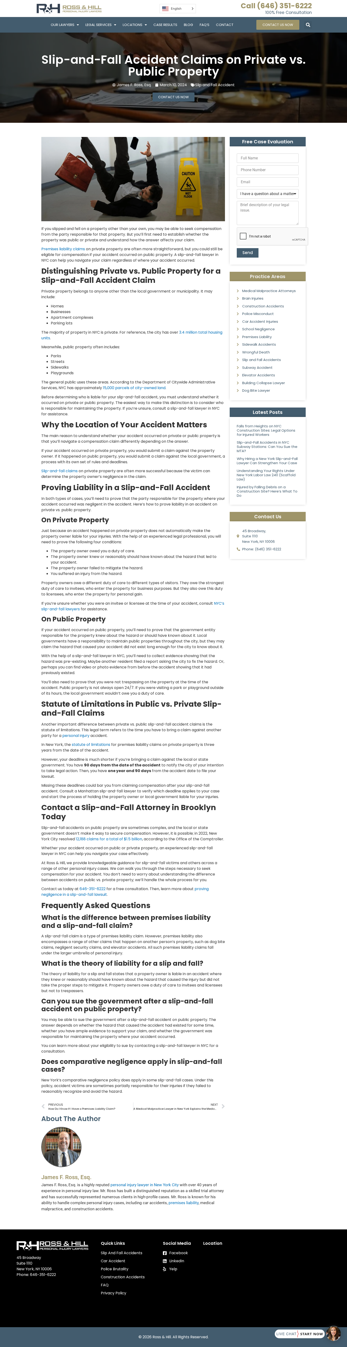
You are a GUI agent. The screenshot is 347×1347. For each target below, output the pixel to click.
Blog (188, 24)
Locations (132, 24)
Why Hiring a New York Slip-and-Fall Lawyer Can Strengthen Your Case (267, 460)
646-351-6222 (93, 889)
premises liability (184, 1202)
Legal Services (98, 24)
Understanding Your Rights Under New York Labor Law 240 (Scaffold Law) (266, 475)
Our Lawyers (62, 24)
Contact (224, 24)
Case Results (165, 24)
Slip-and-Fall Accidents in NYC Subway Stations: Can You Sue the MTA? (267, 446)
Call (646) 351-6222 (276, 6)
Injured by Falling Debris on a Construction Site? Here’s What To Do (267, 491)
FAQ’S (204, 24)
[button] (308, 25)
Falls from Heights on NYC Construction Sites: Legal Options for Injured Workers (266, 430)
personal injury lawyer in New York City (144, 1184)
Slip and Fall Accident (215, 85)
